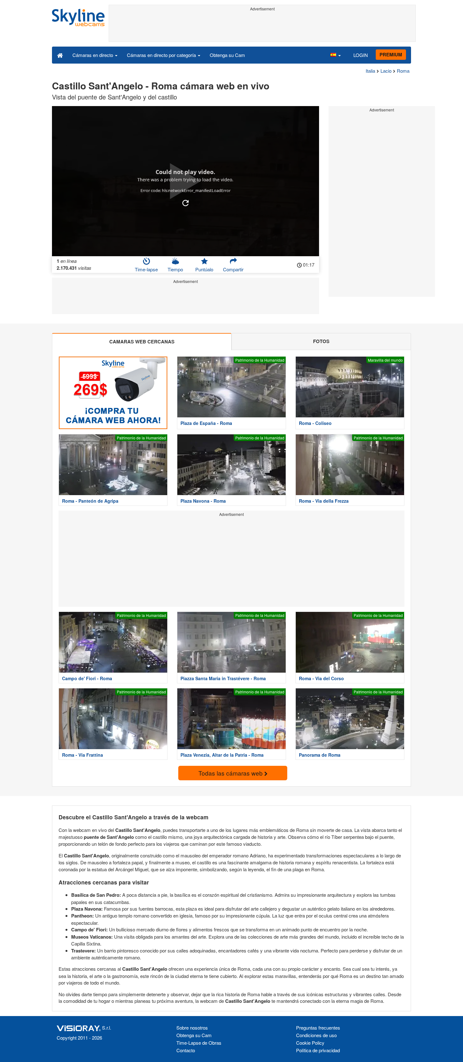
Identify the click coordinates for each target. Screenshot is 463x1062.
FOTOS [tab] (321, 341)
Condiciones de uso (316, 1035)
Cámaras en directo (93, 55)
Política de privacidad (318, 1050)
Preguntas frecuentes (318, 1027)
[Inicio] (60, 55)
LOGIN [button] (360, 55)
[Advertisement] (262, 27)
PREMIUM (391, 54)
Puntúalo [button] (204, 269)
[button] (335, 55)
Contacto (185, 1050)
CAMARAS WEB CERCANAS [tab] (141, 341)
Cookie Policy (310, 1042)
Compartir (233, 269)
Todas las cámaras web (231, 773)
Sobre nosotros (192, 1027)
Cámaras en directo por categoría (162, 55)
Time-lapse (146, 269)
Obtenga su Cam (227, 55)
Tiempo (175, 269)
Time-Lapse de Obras (198, 1042)
